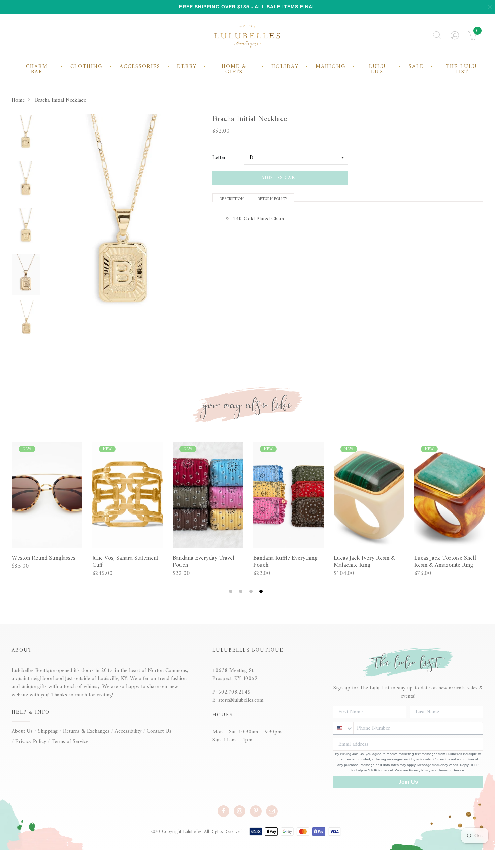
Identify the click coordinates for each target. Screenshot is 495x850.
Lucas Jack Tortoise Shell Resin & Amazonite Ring (445, 562)
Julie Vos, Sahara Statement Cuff (125, 562)
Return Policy (272, 198)
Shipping (48, 731)
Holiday (285, 66)
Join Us (408, 782)
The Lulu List (461, 69)
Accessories (140, 66)
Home (18, 100)
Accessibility (128, 731)
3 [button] (252, 591)
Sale (416, 66)
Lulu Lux (377, 69)
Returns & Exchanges (86, 731)
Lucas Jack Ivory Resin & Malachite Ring (364, 562)
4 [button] (262, 591)
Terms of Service (70, 741)
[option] (26, 137)
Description (232, 198)
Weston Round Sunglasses (43, 558)
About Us (22, 731)
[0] (472, 37)
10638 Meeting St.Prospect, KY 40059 (235, 674)
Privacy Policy (30, 741)
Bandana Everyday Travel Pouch (203, 562)
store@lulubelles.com (240, 700)
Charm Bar (37, 69)
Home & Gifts (234, 69)
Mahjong (331, 66)
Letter (219, 158)
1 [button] (231, 591)
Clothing (86, 66)
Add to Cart (280, 178)
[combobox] (343, 728)
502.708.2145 (234, 692)
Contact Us (159, 731)
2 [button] (241, 591)
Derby (187, 66)
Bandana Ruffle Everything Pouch (285, 562)
